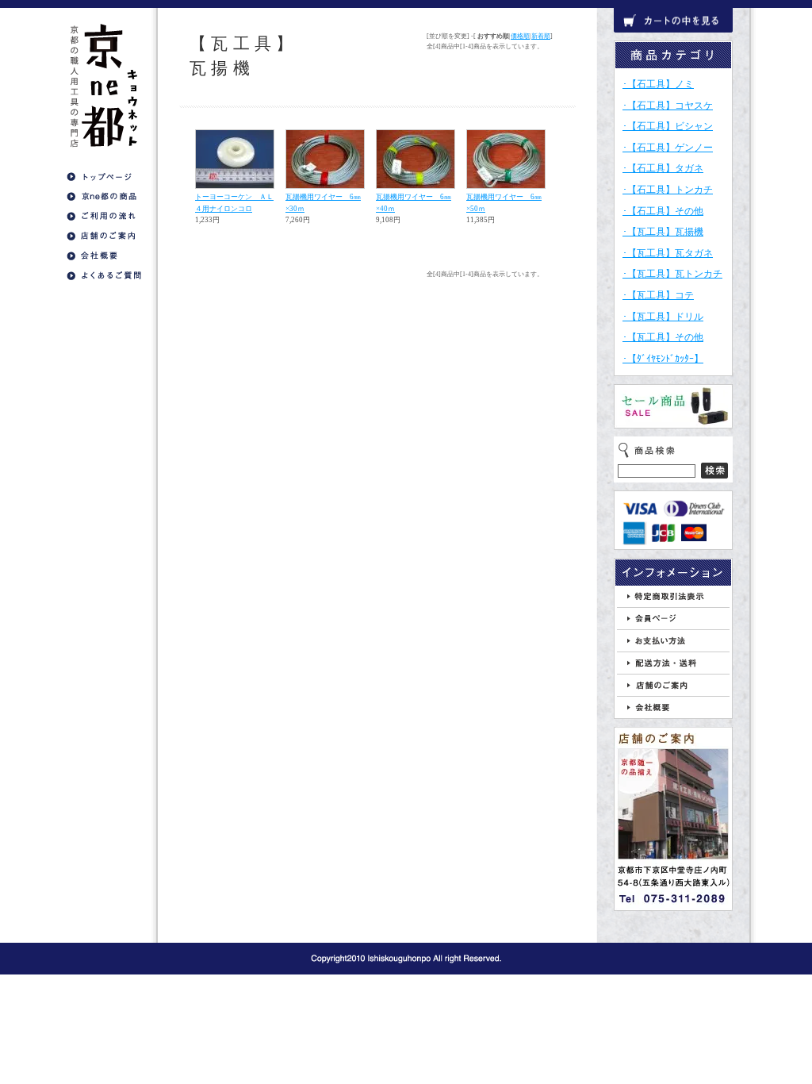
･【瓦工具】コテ (658, 295)
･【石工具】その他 (662, 211)
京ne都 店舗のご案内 (104, 236)
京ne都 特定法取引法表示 (673, 596)
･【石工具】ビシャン (667, 126)
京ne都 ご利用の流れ (104, 216)
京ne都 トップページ (104, 176)
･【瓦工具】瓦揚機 (662, 231)
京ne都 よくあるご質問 (104, 276)
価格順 (520, 36)
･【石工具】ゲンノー (667, 147)
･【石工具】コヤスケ (667, 105)
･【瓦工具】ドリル (662, 316)
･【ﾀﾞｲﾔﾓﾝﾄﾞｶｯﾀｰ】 (662, 358)
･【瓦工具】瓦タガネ (667, 253)
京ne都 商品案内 (104, 196)
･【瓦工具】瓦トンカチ (672, 273)
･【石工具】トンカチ (667, 189)
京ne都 (104, 83)
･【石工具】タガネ (662, 168)
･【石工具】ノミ (658, 84)
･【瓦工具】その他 (662, 337)
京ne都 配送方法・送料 (673, 663)
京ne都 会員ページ (673, 618)
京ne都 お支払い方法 (673, 641)
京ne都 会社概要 (104, 256)
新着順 (540, 36)
